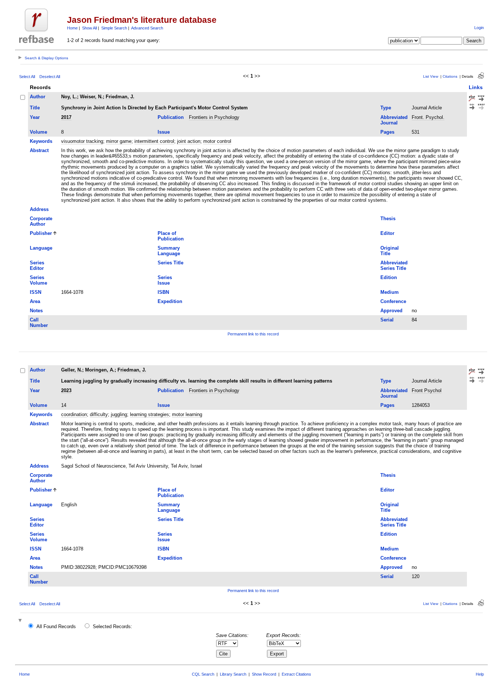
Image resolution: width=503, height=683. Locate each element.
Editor (387, 233)
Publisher (41, 233)
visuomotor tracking (82, 141)
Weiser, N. (91, 96)
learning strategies (149, 414)
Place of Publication (171, 236)
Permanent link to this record (253, 334)
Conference (393, 301)
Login (479, 27)
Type (385, 107)
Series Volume (38, 280)
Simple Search (114, 28)
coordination (74, 414)
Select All (27, 76)
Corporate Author (41, 221)
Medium (389, 292)
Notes (36, 310)
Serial (387, 320)
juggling (119, 414)
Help (480, 674)
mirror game (118, 141)
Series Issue (165, 280)
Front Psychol (427, 390)
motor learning (187, 414)
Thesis (387, 218)
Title (35, 107)
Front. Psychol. (428, 117)
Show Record (264, 674)
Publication (171, 117)
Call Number (39, 322)
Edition (388, 277)
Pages (387, 132)
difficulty (99, 414)
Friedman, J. (120, 96)
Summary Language (169, 250)
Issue (164, 132)
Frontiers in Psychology (214, 117)
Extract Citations (296, 674)
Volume (38, 132)
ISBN (163, 292)
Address (39, 209)
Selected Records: (112, 626)
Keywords (41, 141)
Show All (89, 28)
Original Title (389, 250)
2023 (66, 390)
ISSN (35, 292)
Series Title (170, 262)
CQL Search (203, 674)
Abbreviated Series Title (394, 265)
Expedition (170, 301)
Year (35, 117)
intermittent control (154, 141)
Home (72, 28)
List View (430, 76)
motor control (217, 141)
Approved (391, 310)
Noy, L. (69, 96)
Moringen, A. (100, 370)
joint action (188, 141)
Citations (450, 76)
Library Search (233, 674)
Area (35, 301)
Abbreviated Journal (394, 120)
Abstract (39, 150)
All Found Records (56, 626)
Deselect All (49, 76)
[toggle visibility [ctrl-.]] (21, 621)
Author (37, 96)
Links (476, 87)
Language (41, 248)
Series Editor (37, 265)
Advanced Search (147, 28)
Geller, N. (71, 370)
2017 (66, 117)
